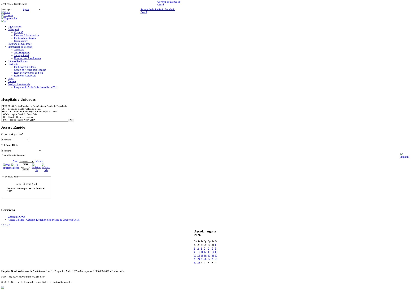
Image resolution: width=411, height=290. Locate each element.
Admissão (19, 49)
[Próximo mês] (46, 170)
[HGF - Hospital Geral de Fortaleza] (34, 117)
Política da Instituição (25, 38)
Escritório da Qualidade (20, 43)
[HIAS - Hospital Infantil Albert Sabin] (34, 120)
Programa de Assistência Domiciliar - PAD (35, 87)
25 (202, 259)
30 (195, 262)
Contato (12, 81)
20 (209, 255)
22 (216, 255)
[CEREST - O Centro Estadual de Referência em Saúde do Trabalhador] (34, 106)
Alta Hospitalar (22, 52)
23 (195, 259)
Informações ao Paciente (20, 46)
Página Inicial (15, 26)
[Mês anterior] (7, 167)
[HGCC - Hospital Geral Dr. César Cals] (34, 114)
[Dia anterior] (15, 167)
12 (205, 252)
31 (198, 262)
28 (213, 259)
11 (202, 252)
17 (198, 255)
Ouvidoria (13, 64)
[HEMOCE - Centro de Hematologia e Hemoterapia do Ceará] (34, 111)
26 (205, 259)
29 (216, 259)
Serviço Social (21, 55)
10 (198, 252)
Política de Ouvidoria (25, 67)
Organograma (21, 41)
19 (205, 255)
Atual (15, 161)
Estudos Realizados (17, 61)
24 (198, 259)
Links (10, 78)
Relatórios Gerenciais (25, 75)
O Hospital (13, 29)
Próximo (39, 161)
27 (209, 259)
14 (213, 252)
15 (216, 252)
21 (213, 255)
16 (195, 255)
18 (202, 255)
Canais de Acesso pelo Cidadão (30, 69)
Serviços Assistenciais (19, 84)
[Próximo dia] (36, 170)
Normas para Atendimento (27, 58)
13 (209, 252)
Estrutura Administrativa (26, 35)
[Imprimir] (404, 154)
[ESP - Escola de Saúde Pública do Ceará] (34, 109)
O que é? (18, 32)
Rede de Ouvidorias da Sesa (28, 72)
